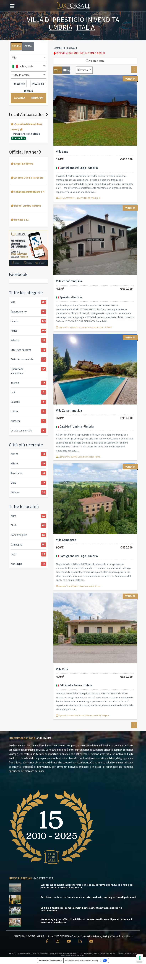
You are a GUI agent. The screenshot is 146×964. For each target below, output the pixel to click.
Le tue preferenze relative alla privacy (81, 960)
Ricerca (28, 91)
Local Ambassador (27, 114)
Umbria (60, 27)
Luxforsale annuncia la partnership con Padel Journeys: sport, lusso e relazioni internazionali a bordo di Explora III (87, 886)
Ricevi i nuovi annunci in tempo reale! (80, 53)
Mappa (68, 70)
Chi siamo (44, 738)
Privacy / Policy (101, 936)
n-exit (87, 936)
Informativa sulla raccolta (50, 960)
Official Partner (24, 152)
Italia (85, 27)
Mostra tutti (44, 878)
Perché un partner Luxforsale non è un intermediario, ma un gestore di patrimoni (88, 897)
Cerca (21, 97)
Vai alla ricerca (97, 60)
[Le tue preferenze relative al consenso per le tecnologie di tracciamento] (139, 957)
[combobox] (84, 70)
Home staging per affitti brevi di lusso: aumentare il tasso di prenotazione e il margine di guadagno (86, 920)
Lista (59, 70)
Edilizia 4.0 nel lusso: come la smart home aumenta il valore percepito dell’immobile (81, 909)
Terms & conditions (122, 936)
